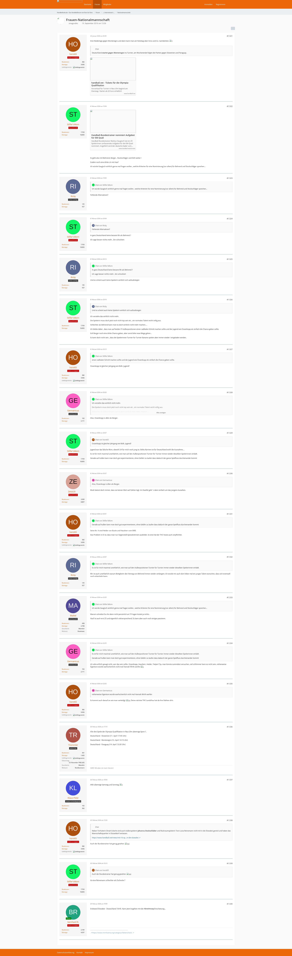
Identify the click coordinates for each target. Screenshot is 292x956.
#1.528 (230, 392)
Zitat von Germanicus (103, 480)
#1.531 (230, 514)
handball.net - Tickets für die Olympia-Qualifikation (110, 84)
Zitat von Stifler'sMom (104, 185)
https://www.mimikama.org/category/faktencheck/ (112, 932)
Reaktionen (65, 62)
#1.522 (230, 106)
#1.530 (230, 473)
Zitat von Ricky (101, 225)
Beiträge (64, 64)
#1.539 (230, 863)
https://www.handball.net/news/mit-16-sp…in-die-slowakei (115, 837)
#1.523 (230, 178)
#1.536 (230, 727)
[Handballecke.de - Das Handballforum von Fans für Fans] (69, 6)
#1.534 (230, 643)
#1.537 (230, 780)
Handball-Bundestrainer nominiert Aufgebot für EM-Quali (113, 136)
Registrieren (220, 4)
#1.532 (230, 557)
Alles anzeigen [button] (161, 413)
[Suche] (231, 4)
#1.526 (230, 299)
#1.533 (230, 597)
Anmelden (208, 4)
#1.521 (230, 36)
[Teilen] (233, 28)
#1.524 (230, 218)
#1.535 (230, 684)
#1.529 (230, 433)
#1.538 (230, 820)
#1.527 (230, 349)
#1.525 (230, 259)
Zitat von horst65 (102, 439)
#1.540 (230, 904)
